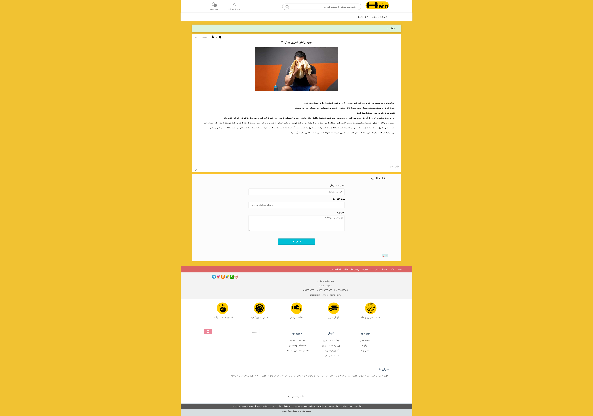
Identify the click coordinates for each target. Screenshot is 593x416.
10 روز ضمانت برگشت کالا (297, 350)
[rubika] (227, 277)
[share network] (196, 170)
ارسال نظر (296, 241)
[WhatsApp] (232, 277)
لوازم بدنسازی (362, 16)
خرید (391, 166)
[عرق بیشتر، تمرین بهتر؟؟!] (377, 6)
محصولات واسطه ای (297, 345)
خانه (400, 269)
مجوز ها (365, 269)
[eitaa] (223, 277)
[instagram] (218, 277)
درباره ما (385, 269)
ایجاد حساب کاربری (331, 340)
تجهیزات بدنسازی (379, 16)
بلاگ (392, 28)
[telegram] (214, 277)
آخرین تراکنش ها (331, 350)
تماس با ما (375, 269)
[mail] (236, 277)
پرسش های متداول (351, 269)
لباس (397, 166)
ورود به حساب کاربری (331, 345)
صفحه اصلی (365, 340)
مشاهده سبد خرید (331, 355)
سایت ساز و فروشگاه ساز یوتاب (296, 411)
